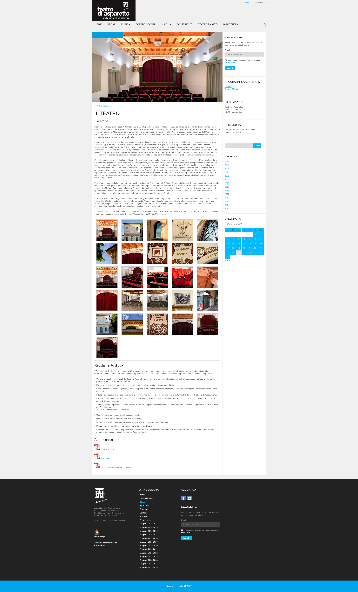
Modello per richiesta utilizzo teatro (115, 468)
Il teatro (143, 502)
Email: (228, 50)
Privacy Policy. (230, 62)
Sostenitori (144, 516)
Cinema (166, 24)
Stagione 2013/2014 (149, 524)
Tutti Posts (254, 3)
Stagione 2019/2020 (149, 545)
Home (247, 3)
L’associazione (146, 498)
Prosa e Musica (231, 89)
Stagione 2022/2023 (149, 556)
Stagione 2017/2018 (149, 538)
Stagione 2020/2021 (149, 549)
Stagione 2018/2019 (149, 542)
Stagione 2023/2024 (149, 560)
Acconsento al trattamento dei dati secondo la (243, 61)
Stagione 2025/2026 (149, 567)
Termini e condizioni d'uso (105, 543)
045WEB (187, 586)
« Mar (227, 260)
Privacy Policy (100, 545)
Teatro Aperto (107, 106)
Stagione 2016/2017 (149, 534)
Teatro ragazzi (208, 24)
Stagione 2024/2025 (149, 564)
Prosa (111, 24)
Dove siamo (145, 509)
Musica (125, 24)
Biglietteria (231, 24)
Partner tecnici (146, 520)
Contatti (143, 513)
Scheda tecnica (107, 449)
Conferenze (184, 24)
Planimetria (105, 458)
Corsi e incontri (146, 24)
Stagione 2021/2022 (149, 553)
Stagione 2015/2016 (149, 531)
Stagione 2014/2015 (149, 527)
